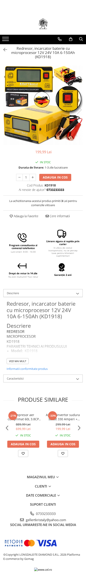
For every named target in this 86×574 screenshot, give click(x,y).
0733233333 (45, 513)
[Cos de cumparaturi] (70, 39)
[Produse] (6, 40)
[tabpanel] (43, 105)
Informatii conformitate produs (27, 369)
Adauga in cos (55, 177)
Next (79, 109)
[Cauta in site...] (81, 39)
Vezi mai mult (17, 361)
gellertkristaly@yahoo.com (45, 520)
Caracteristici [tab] (15, 378)
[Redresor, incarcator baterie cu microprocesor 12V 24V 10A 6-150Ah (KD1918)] (43, 105)
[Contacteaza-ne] (60, 39)
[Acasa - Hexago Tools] (43, 23)
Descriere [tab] (13, 293)
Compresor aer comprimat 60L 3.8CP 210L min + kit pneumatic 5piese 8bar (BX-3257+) (23, 417)
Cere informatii (59, 216)
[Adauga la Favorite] (23, 453)
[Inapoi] (3, 50)
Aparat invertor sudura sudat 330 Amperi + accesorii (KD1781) (63, 417)
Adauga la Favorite (25, 216)
